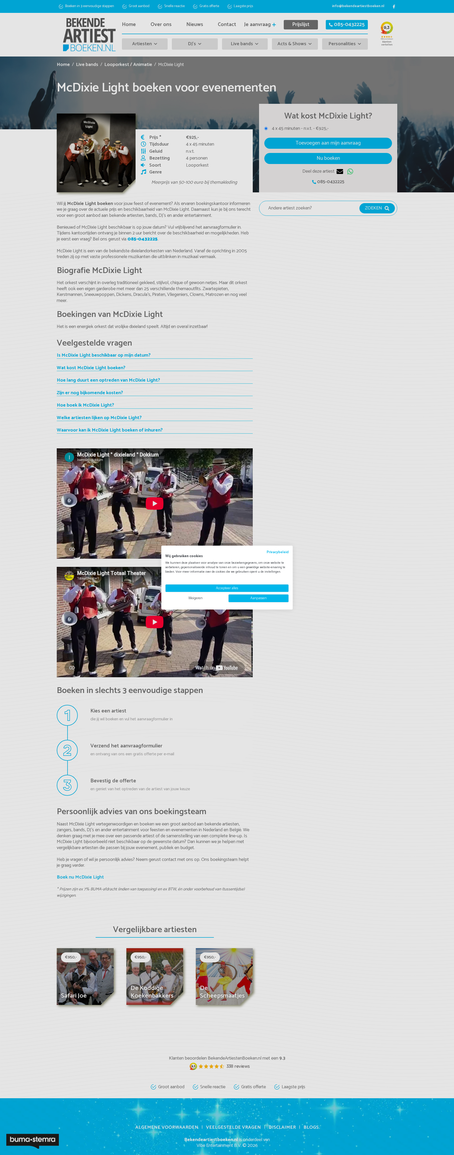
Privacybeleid (278, 552)
